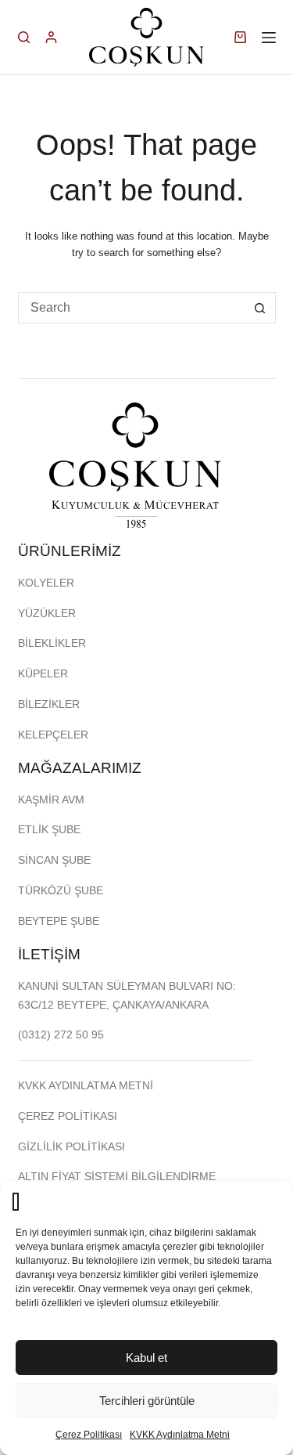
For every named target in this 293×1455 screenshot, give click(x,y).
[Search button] (260, 308)
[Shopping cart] (240, 37)
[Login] (51, 37)
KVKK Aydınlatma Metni (180, 1434)
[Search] (24, 37)
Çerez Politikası (88, 1434)
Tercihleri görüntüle (147, 1400)
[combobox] (132, 307)
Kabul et (146, 1357)
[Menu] (269, 38)
